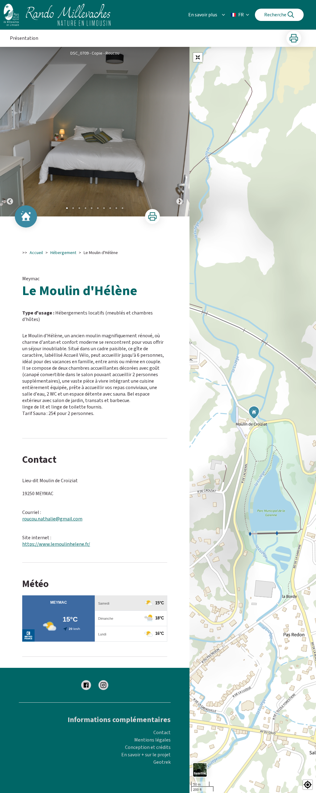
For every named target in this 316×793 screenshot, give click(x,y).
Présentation (24, 38)
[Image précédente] (10, 131)
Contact (162, 732)
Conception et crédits (148, 747)
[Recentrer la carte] (197, 57)
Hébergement (63, 253)
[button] (307, 784)
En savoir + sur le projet (146, 754)
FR (241, 14)
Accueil (36, 253)
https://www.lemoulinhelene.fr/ (56, 544)
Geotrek (162, 762)
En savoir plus (202, 14)
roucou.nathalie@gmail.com (52, 519)
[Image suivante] (179, 131)
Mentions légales (152, 740)
